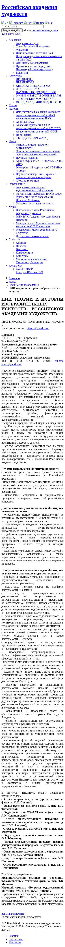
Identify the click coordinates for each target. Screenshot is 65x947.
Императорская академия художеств (38, 111)
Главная (13, 935)
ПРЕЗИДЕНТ (24, 79)
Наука (12, 281)
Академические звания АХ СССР (37, 131)
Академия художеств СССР (33, 124)
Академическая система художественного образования (34, 189)
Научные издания (27, 157)
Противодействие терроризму (34, 69)
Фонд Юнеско (24, 268)
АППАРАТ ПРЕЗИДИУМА (33, 85)
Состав (13, 105)
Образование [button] (17, 183)
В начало (14, 278)
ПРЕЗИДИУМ (25, 82)
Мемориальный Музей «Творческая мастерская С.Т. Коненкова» (38, 225)
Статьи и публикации (29, 262)
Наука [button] (12, 141)
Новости (21, 246)
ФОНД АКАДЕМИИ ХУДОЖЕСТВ (38, 102)
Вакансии (22, 72)
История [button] (14, 108)
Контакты (15, 942)
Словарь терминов (27, 180)
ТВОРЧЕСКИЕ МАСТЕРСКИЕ (35, 98)
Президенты (23, 134)
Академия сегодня (27, 43)
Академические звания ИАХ (33, 118)
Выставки (22, 249)
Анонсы (21, 242)
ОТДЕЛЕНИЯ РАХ (28, 89)
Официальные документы (32, 62)
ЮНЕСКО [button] (15, 265)
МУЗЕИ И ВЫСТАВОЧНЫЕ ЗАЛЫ (38, 95)
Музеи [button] (13, 206)
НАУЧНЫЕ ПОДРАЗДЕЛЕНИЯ (36, 92)
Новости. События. (28, 200)
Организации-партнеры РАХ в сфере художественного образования (39, 195)
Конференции (24, 252)
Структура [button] (15, 75)
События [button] (14, 239)
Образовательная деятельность (35, 203)
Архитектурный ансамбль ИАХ (35, 115)
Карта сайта (16, 939)
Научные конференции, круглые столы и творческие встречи (36, 175)
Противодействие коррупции (34, 66)
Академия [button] (15, 39)
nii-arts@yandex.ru (38, 328)
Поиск (5, 26)
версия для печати (12, 913)
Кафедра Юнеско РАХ (29, 272)
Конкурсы (22, 255)
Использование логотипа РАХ (34, 53)
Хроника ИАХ (25, 121)
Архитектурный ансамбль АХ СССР (38, 128)
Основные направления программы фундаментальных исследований (38, 153)
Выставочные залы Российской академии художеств (35, 211)
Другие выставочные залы (32, 236)
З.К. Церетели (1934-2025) (32, 138)
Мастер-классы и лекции (31, 259)
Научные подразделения (24, 284)
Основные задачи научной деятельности (32, 146)
